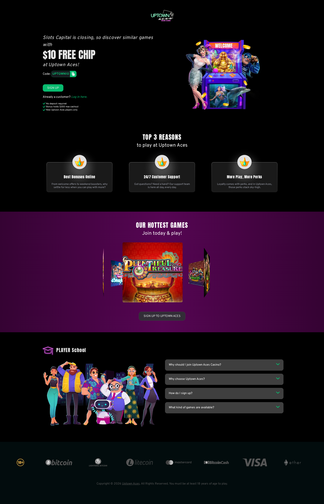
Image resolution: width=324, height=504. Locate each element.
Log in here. (79, 97)
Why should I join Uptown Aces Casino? (195, 365)
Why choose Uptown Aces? (187, 379)
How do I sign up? (180, 393)
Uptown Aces (131, 484)
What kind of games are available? (191, 407)
